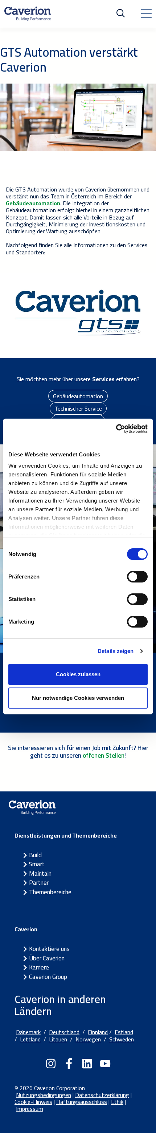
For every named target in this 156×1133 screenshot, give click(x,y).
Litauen (58, 1039)
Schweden (121, 1039)
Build (35, 855)
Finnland (98, 1032)
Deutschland (64, 1032)
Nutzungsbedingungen (43, 1094)
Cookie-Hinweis (33, 1101)
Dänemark (28, 1032)
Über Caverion (47, 958)
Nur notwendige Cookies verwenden (78, 698)
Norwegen (88, 1039)
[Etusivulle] (27, 14)
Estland (124, 1032)
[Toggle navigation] (146, 14)
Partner (39, 882)
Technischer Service (78, 408)
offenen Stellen (103, 755)
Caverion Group (48, 977)
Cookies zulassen (78, 674)
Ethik (117, 1101)
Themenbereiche (50, 892)
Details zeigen (116, 651)
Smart (37, 864)
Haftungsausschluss (81, 1101)
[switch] (137, 576)
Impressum (29, 1108)
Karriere (39, 967)
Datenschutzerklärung (102, 1094)
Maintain (40, 873)
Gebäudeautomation (78, 396)
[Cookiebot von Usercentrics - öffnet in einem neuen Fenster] (116, 429)
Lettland (30, 1039)
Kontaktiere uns (49, 949)
